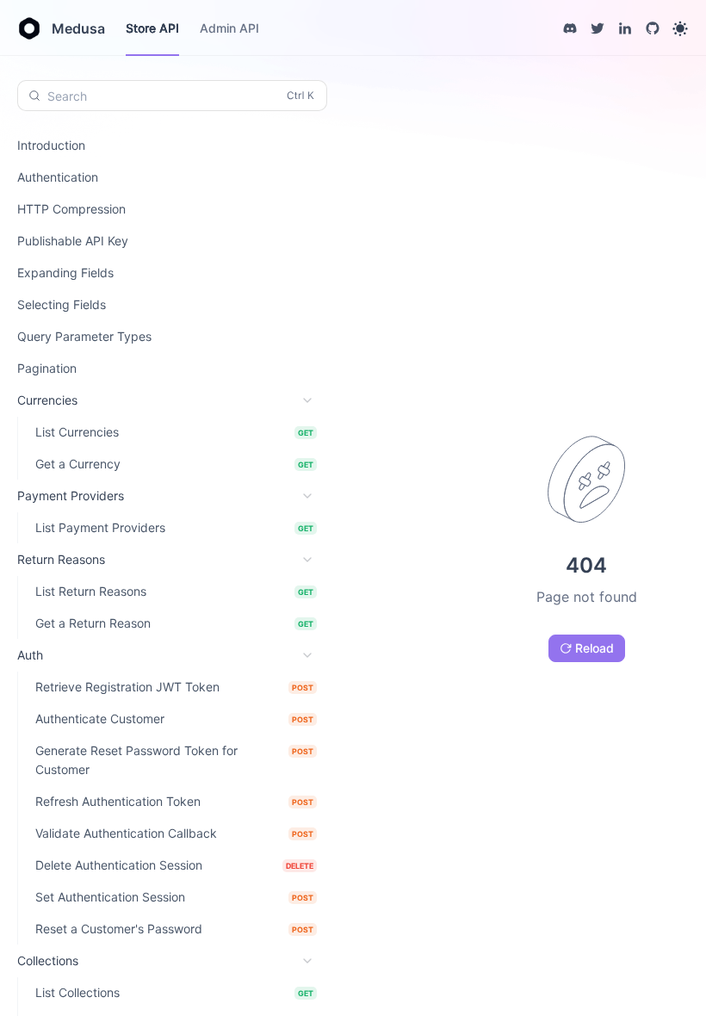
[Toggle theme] (680, 28)
